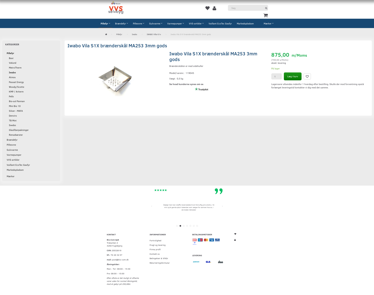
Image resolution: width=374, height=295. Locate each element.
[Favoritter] (207, 8)
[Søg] (266, 8)
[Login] (214, 8)
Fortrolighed (155, 240)
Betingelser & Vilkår (159, 258)
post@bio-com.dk (120, 259)
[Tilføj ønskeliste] (307, 76)
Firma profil (155, 249)
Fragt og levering (158, 244)
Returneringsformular (160, 262)
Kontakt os (155, 253)
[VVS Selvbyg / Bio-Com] (116, 8)
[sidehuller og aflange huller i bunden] (116, 80)
